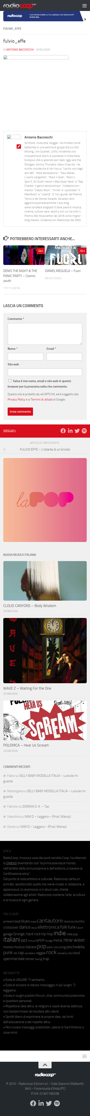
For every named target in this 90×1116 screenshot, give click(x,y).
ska (70, 953)
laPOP (40, 940)
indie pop (72, 934)
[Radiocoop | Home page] (25, 5)
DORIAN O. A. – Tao (35, 806)
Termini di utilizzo (42, 399)
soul (76, 952)
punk (8, 952)
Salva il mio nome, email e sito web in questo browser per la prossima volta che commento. (39, 383)
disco (34, 927)
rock (51, 952)
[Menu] (84, 5)
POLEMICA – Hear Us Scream (26, 745)
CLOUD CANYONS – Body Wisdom (29, 605)
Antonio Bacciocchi (20, 49)
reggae (41, 953)
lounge (48, 940)
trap (46, 959)
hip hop (47, 934)
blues (25, 921)
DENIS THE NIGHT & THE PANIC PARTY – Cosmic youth (20, 276)
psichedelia (75, 946)
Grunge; (19, 934)
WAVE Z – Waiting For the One (27, 688)
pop (41, 946)
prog (62, 947)
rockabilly (62, 953)
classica (69, 921)
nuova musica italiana (19, 947)
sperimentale (14, 958)
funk (72, 927)
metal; (58, 940)
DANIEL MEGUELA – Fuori (63, 271)
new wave (74, 940)
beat (17, 921)
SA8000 (11, 863)
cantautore (50, 920)
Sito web (13, 364)
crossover (11, 927)
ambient (8, 921)
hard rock (33, 934)
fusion (79, 927)
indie (60, 933)
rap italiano (29, 953)
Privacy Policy (16, 399)
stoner (29, 959)
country (79, 921)
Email (51, 349)
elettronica (48, 927)
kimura (31, 940)
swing (38, 959)
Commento (16, 319)
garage (8, 934)
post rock (53, 947)
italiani (11, 939)
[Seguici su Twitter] (77, 430)
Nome (12, 349)
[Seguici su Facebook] (63, 430)
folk (63, 927)
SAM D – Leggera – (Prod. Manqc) (47, 817)
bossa (33, 921)
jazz (24, 940)
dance (25, 927)
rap (21, 952)
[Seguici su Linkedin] (70, 430)
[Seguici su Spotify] (84, 430)
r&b (15, 953)
